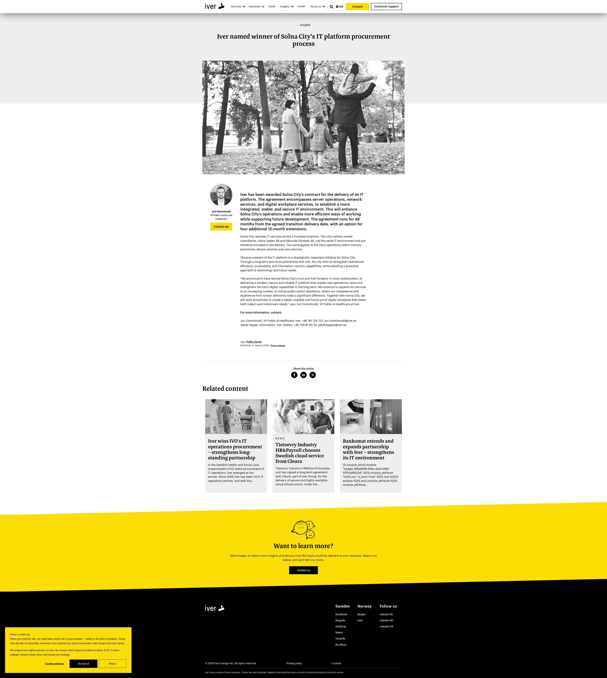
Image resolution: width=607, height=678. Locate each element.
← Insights (303, 25)
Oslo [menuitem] (360, 620)
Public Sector (254, 341)
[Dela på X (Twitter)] (313, 375)
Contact (357, 6)
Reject (112, 663)
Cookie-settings (54, 663)
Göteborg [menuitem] (340, 626)
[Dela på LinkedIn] (303, 375)
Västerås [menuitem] (340, 638)
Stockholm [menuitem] (341, 614)
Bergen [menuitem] (361, 614)
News (280, 438)
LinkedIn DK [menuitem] (386, 626)
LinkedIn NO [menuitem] (386, 620)
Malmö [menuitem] (339, 632)
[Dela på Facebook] (294, 375)
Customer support (386, 6)
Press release (278, 345)
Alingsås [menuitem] (340, 620)
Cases (271, 6)
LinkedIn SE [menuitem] (386, 614)
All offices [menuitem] (340, 644)
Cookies (336, 663)
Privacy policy (294, 663)
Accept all (83, 663)
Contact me (221, 226)
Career (301, 6)
